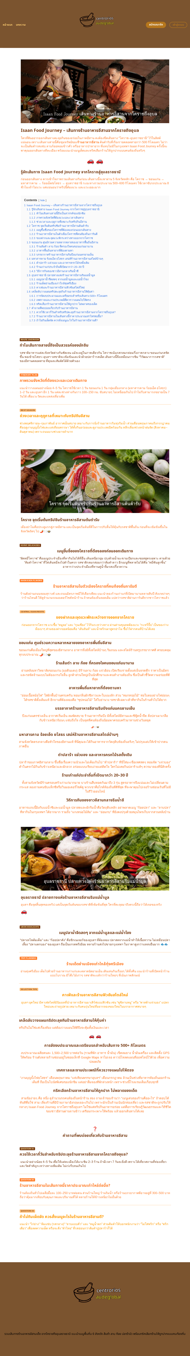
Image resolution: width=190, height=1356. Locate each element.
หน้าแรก (8, 25)
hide (42, 200)
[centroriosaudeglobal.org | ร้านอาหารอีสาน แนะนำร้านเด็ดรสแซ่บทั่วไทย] (95, 24)
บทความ (21, 25)
